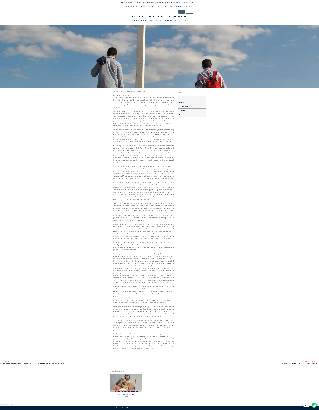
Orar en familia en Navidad (126, 394)
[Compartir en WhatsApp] (317, 404)
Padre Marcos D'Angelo (141, 20)
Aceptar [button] (181, 12)
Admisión (182, 111)
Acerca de (197, 408)
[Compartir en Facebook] (309, 404)
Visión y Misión (184, 106)
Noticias (181, 115)
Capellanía (168, 20)
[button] (314, 405)
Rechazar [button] (189, 12)
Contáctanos (205, 408)
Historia (181, 102)
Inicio (180, 98)
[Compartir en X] (305, 404)
